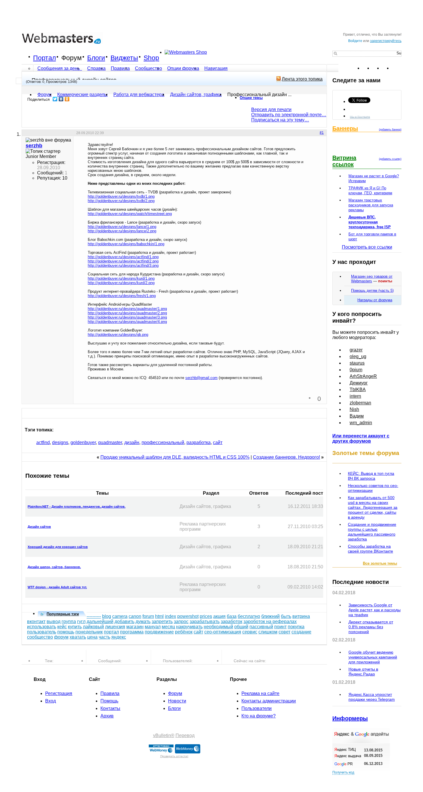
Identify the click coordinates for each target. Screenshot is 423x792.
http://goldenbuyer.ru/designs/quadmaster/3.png (127, 317)
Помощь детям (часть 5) (372, 290)
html (159, 616)
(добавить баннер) (390, 129)
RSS (396, 68)
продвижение (159, 631)
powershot (188, 616)
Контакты (110, 708)
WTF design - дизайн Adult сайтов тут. (57, 587)
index (170, 616)
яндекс (118, 637)
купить (75, 626)
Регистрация (58, 693)
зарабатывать (205, 621)
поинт (280, 626)
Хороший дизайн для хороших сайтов (58, 547)
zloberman (360, 402)
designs (60, 442)
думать (143, 621)
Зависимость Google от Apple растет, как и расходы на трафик (374, 610)
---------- (94, 616)
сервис (249, 631)
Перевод (185, 735)
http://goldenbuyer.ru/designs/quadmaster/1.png (127, 308)
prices (206, 616)
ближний (270, 616)
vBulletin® (163, 735)
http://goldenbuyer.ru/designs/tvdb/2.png (121, 201)
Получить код (343, 772)
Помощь (109, 700)
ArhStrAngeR (363, 376)
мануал (153, 626)
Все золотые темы (380, 563)
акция (219, 616)
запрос (181, 621)
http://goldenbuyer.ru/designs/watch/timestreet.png (130, 214)
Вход (50, 700)
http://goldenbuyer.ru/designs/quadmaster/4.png (127, 321)
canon (135, 616)
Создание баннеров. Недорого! (286, 457)
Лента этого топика (302, 79)
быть (286, 616)
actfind (43, 442)
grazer (356, 349)
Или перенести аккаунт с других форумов (360, 438)
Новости (177, 700)
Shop (151, 58)
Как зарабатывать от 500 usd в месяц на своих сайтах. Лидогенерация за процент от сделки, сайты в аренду (372, 507)
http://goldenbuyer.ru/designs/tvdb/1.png (121, 196)
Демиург (359, 382)
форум (61, 637)
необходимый (218, 626)
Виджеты (124, 58)
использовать (41, 626)
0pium (356, 369)
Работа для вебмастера (138, 94)
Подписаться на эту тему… (280, 119)
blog (106, 616)
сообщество (40, 637)
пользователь (41, 631)
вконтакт (36, 621)
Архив (107, 715)
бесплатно (249, 616)
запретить (162, 621)
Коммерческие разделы (82, 94)
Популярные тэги (63, 614)
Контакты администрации (268, 700)
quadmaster (110, 442)
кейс (62, 626)
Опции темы (251, 98)
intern (355, 396)
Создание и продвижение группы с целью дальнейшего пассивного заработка (372, 531)
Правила (120, 68)
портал (111, 631)
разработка (198, 442)
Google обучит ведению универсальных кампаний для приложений (372, 657)
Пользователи (256, 708)
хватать (78, 637)
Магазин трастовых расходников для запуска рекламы (370, 205)
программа (132, 631)
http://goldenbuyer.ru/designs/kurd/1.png (121, 278)
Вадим (357, 416)
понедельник (89, 631)
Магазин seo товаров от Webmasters (371, 278)
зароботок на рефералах (270, 621)
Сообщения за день (59, 68)
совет (284, 631)
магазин (135, 626)
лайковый (93, 626)
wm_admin (361, 422)
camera (119, 616)
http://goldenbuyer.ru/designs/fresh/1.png (122, 296)
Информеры (350, 718)
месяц (168, 626)
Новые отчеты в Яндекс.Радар (363, 671)
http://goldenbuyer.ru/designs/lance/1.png (122, 226)
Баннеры (345, 128)
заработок (231, 621)
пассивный (261, 626)
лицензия (115, 626)
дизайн (131, 442)
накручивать (189, 626)
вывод (53, 621)
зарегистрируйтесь (385, 41)
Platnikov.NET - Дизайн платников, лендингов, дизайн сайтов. (76, 506)
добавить (124, 621)
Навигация (216, 68)
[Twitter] (55, 99)
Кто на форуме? (258, 715)
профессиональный (163, 442)
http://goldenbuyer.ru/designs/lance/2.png (122, 231)
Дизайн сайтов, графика (196, 94)
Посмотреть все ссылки (367, 247)
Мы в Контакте (360, 116)
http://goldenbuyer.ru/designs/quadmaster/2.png (127, 313)
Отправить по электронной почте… (288, 114)
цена (92, 637)
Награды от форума (374, 300)
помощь (65, 631)
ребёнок (184, 631)
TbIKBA (358, 389)
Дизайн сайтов (39, 526)
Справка (96, 68)
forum (148, 616)
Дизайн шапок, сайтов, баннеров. (54, 567)
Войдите (355, 41)
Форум (71, 58)
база (232, 616)
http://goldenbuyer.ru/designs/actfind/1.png (123, 257)
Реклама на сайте (260, 693)
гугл (81, 621)
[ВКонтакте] (61, 99)
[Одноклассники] (67, 99)
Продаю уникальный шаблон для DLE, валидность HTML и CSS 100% (174, 457)
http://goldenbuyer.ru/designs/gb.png (118, 334)
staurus (357, 363)
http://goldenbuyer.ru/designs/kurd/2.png (121, 283)
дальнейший (100, 621)
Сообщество (148, 68)
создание (301, 631)
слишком (267, 631)
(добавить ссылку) (390, 158)
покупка (296, 626)
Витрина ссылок (344, 161)
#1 (322, 133)
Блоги (96, 58)
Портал (44, 58)
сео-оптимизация (222, 631)
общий (241, 626)
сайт (217, 442)
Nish (354, 409)
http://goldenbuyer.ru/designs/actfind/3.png (123, 265)
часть (104, 637)
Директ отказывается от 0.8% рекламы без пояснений (370, 627)
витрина (301, 616)
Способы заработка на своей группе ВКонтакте (370, 548)
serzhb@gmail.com (201, 378)
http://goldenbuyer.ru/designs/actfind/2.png (123, 261)
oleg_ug (358, 356)
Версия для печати (271, 109)
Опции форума (183, 68)
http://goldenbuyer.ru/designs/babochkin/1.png (126, 244)
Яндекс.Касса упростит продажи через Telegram (371, 697)
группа (69, 621)
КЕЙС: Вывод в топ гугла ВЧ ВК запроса (371, 476)
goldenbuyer (83, 442)
